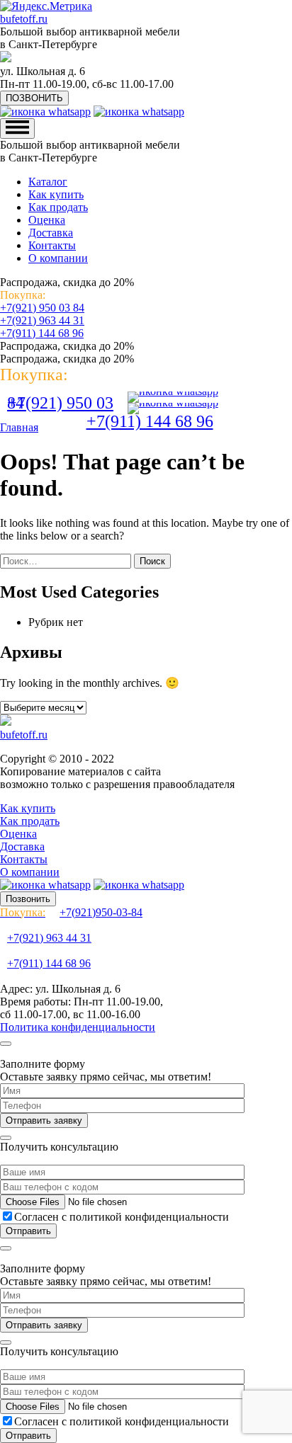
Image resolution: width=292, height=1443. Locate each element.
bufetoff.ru (23, 19)
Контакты (52, 245)
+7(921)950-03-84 (71, 912)
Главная (19, 427)
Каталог (47, 182)
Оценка (46, 220)
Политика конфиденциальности (77, 1027)
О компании (58, 258)
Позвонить (28, 899)
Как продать (58, 207)
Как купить (56, 194)
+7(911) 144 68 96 (42, 333)
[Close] (5, 1044)
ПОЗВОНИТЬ (34, 98)
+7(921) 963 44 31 (42, 320)
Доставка (50, 233)
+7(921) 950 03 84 (42, 308)
